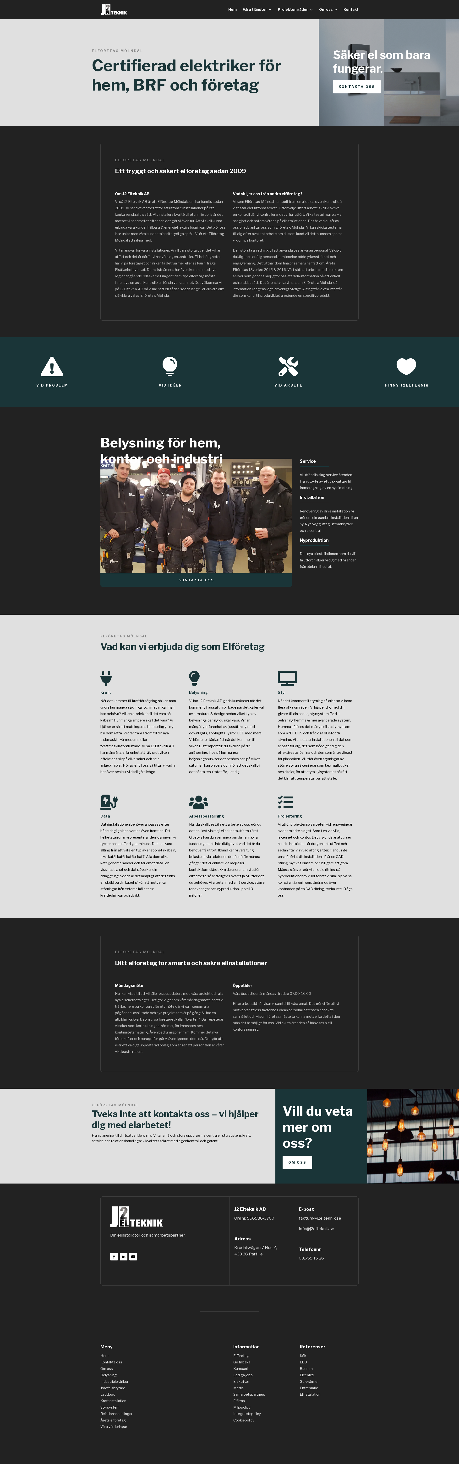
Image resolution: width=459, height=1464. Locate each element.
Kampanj (240, 1369)
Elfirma (239, 1401)
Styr (282, 692)
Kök (303, 1356)
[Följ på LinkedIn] (123, 1256)
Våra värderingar (113, 1427)
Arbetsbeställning (206, 816)
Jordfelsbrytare (112, 1388)
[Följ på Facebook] (114, 1256)
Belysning (198, 692)
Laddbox (107, 1394)
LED (303, 1362)
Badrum (306, 1369)
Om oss (326, 10)
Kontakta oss (357, 87)
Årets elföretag (113, 1420)
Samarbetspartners (249, 1394)
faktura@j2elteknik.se (320, 1218)
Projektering (290, 816)
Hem (232, 10)
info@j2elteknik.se (316, 1228)
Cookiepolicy (243, 1420)
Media (238, 1388)
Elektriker (241, 1381)
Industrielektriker (114, 1381)
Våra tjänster (255, 10)
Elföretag (243, 646)
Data (105, 816)
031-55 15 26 (311, 1258)
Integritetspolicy (247, 1414)
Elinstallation (310, 1394)
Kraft (105, 692)
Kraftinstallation (113, 1401)
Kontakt (351, 10)
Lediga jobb (243, 1375)
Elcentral (307, 1375)
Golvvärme (308, 1381)
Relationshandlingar (116, 1414)
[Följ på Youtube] (133, 1256)
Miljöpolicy (242, 1407)
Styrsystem (110, 1407)
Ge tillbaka (241, 1362)
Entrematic (309, 1388)
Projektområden (293, 10)
